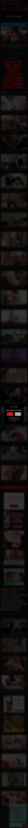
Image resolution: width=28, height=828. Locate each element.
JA (10, 414)
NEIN (18, 414)
